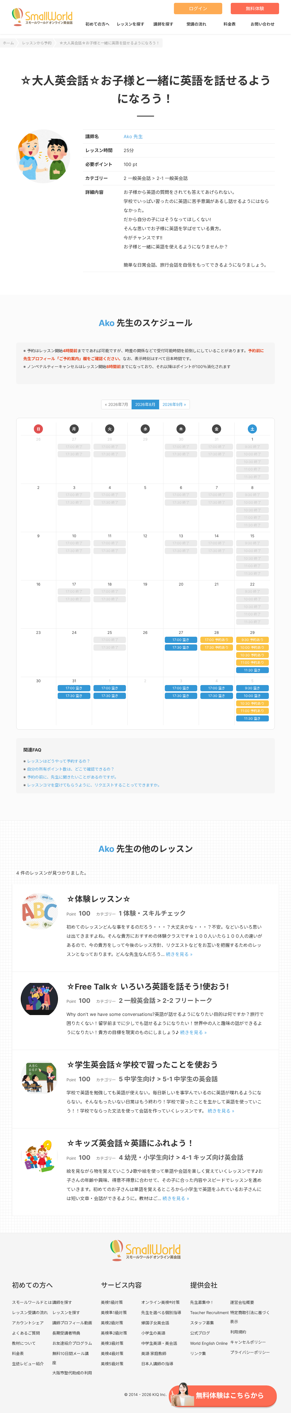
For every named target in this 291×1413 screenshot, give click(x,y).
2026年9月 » (174, 404)
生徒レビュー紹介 (28, 1363)
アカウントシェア (28, 1322)
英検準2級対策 (114, 1333)
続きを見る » (179, 954)
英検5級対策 (112, 1363)
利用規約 (238, 1331)
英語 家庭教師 (153, 1353)
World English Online (209, 1343)
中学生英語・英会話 (159, 1343)
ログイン (198, 8)
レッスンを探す (130, 24)
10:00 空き (252, 696)
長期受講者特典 (66, 1333)
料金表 (230, 24)
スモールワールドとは (32, 1302)
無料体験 (255, 8)
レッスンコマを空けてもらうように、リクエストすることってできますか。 (94, 785)
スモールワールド (42, 17)
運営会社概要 (242, 1302)
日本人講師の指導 (157, 1363)
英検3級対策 (112, 1343)
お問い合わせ (263, 24)
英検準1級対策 (114, 1312)
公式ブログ (200, 1333)
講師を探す (163, 24)
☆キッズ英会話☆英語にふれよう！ (130, 1143)
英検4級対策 (112, 1353)
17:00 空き (180, 640)
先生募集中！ (202, 1302)
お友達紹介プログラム (72, 1343)
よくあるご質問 (26, 1333)
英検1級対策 (112, 1302)
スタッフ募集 (202, 1322)
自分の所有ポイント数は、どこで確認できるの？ (71, 769)
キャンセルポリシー (248, 1342)
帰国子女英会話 (155, 1322)
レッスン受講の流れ (30, 1312)
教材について (24, 1343)
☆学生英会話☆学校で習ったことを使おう (142, 1065)
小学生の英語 (153, 1333)
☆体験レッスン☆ (98, 899)
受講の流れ (196, 24)
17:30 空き (180, 647)
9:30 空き (252, 688)
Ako (107, 323)
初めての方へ (97, 24)
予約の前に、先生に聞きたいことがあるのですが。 (73, 777)
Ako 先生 (133, 136)
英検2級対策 (112, 1322)
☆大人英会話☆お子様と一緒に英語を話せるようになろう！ (109, 43)
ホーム (8, 43)
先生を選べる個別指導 (161, 1312)
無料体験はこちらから (230, 1395)
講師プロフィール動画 (72, 1322)
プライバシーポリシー (250, 1352)
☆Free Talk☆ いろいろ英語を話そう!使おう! (147, 986)
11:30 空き (252, 670)
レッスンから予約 (36, 43)
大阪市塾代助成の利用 (72, 1372)
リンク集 (198, 1353)
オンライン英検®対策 (160, 1302)
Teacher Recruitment (209, 1312)
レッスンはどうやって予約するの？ (58, 761)
